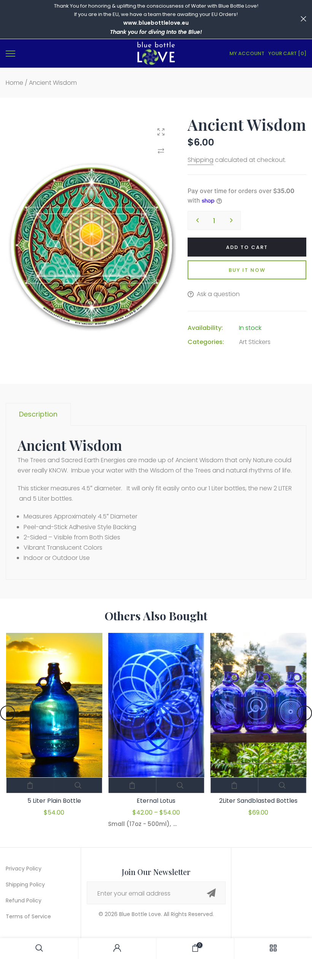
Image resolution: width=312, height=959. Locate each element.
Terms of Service (28, 916)
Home (14, 82)
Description (38, 414)
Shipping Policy (25, 884)
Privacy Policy (23, 868)
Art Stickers (255, 342)
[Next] (304, 713)
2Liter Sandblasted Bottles (258, 801)
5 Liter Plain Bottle (54, 801)
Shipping (200, 159)
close (8, 19)
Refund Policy (23, 900)
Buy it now (247, 270)
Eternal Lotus (156, 801)
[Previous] (7, 713)
